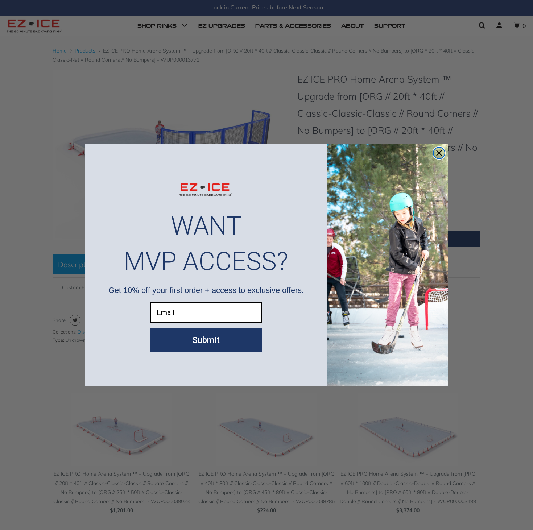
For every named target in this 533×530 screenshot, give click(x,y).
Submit (206, 340)
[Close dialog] (439, 153)
